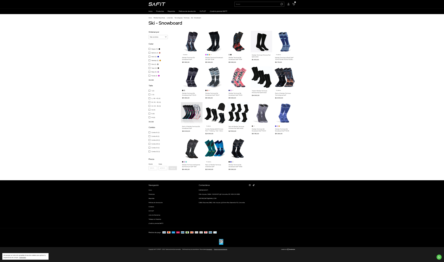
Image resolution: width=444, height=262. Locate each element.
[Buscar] (281, 4)
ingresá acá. (209, 249)
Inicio (150, 11)
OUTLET (203, 11)
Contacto (151, 207)
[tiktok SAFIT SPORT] (254, 185)
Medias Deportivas (159, 18)
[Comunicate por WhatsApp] (439, 257)
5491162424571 (203, 190)
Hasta (160, 164)
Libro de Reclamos (154, 215)
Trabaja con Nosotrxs (155, 219)
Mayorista (171, 11)
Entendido (22, 257)
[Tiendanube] (288, 250)
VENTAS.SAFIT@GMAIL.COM (207, 198)
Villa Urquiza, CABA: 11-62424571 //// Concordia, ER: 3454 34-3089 (219, 194)
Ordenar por (154, 32)
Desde (151, 164)
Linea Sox (170, 18)
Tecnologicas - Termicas (181, 18)
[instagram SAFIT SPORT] (250, 185)
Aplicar (172, 168)
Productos (160, 11)
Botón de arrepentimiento (220, 249)
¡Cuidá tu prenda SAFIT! (218, 11)
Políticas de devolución (187, 11)
